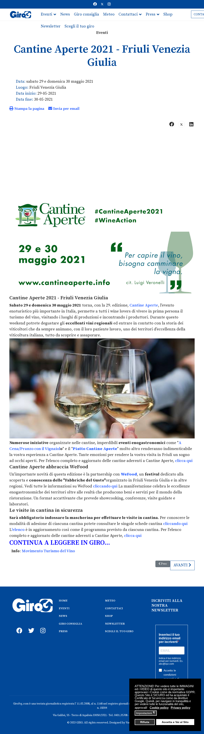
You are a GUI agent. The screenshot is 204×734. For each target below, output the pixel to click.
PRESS (63, 631)
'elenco (18, 529)
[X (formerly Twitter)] (181, 124)
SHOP (109, 616)
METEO (110, 600)
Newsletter (51, 26)
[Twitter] (102, 4)
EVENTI (64, 608)
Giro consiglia (86, 14)
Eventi (46, 14)
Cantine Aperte (143, 305)
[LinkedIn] (191, 124)
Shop (168, 14)
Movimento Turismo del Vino (48, 551)
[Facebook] (95, 4)
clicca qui (183, 460)
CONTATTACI (114, 608)
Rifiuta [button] (144, 722)
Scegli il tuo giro (79, 26)
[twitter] (30, 626)
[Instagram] (109, 4)
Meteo (109, 14)
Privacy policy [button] (180, 707)
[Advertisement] (102, 162)
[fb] (18, 626)
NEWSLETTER (115, 624)
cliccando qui (105, 486)
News (65, 14)
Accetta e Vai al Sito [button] (175, 722)
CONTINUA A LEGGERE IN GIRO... (59, 543)
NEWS (63, 616)
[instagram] (42, 626)
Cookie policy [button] (159, 707)
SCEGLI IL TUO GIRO (119, 631)
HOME (63, 600)
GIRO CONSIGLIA (70, 624)
